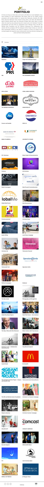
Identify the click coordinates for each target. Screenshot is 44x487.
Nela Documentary (27, 203)
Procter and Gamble (6, 123)
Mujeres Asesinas (6, 413)
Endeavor (24, 283)
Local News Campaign (27, 235)
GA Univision (25, 171)
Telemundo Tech (6, 267)
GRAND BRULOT (26, 107)
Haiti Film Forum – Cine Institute (30, 315)
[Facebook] (5, 484)
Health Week (5, 364)
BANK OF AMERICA (6, 139)
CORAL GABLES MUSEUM (28, 91)
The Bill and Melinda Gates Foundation (11, 397)
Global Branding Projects (8, 315)
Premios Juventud (6, 219)
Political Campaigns (6, 283)
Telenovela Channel (27, 251)
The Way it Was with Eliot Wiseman (10, 330)
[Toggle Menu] (41, 2)
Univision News (26, 219)
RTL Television (5, 155)
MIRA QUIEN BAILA (26, 444)
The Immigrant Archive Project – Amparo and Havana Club (11, 380)
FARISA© (22, 485)
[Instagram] (11, 484)
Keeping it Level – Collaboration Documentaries (9, 347)
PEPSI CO (24, 123)
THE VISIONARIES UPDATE (28, 75)
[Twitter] (8, 484)
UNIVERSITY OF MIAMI (27, 139)
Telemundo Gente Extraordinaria (30, 379)
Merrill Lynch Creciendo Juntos (29, 187)
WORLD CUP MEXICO (6, 476)
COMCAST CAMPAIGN (27, 428)
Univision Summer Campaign (29, 413)
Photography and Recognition (29, 299)
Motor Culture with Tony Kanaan (30, 330)
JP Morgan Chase (26, 476)
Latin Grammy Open (27, 460)
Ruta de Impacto (6, 444)
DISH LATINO (5, 91)
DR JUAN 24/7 (5, 428)
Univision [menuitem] (7, 42)
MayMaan (4, 59)
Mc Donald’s (25, 364)
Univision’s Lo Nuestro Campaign (30, 397)
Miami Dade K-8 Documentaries (30, 155)
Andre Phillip (5, 235)
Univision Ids (5, 251)
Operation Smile (26, 267)
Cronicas (4, 171)
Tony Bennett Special (27, 346)
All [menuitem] (2, 42)
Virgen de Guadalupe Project (29, 59)
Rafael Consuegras (6, 187)
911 (2, 460)
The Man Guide (5, 299)
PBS (2, 75)
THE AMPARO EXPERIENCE (8, 107)
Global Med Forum (6, 203)
